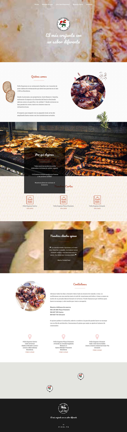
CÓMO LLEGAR (29, 352)
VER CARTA (29, 208)
